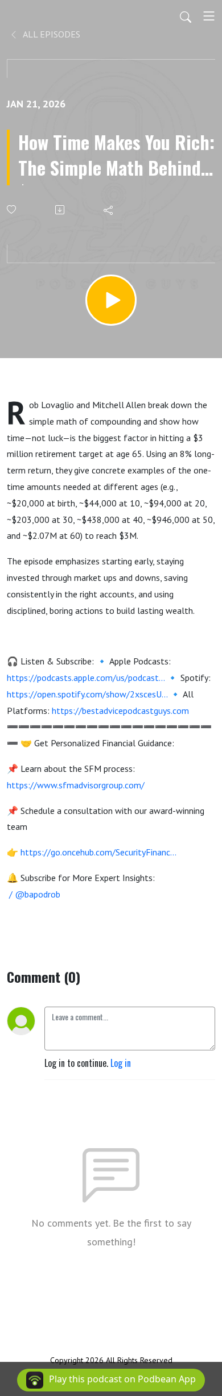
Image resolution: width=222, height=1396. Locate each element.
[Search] (185, 16)
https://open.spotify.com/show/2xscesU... (87, 694)
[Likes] (12, 209)
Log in (120, 1063)
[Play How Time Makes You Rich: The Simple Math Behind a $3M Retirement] (111, 300)
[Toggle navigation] (209, 16)
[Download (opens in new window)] (60, 209)
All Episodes (50, 34)
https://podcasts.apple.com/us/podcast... (86, 677)
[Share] (109, 209)
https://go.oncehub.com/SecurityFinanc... (98, 852)
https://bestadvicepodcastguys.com (120, 710)
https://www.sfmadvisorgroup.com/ (76, 785)
